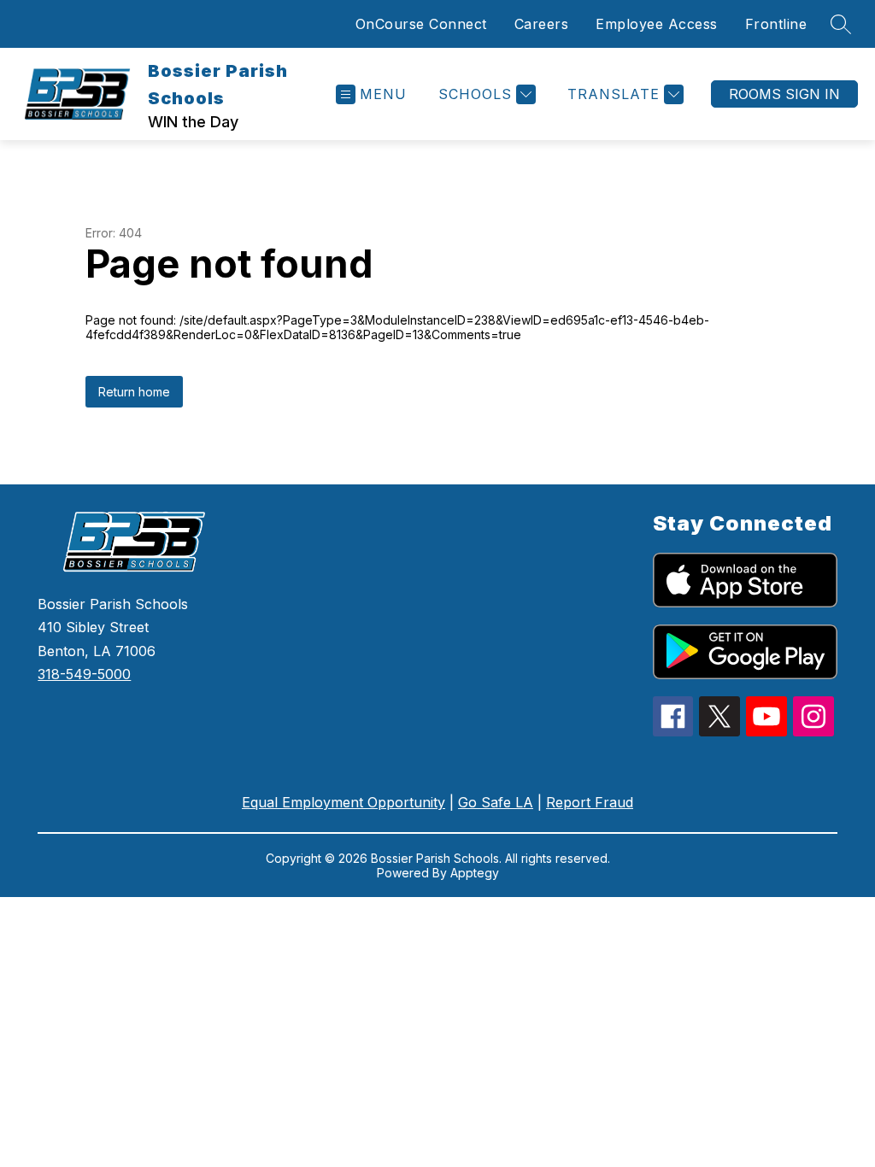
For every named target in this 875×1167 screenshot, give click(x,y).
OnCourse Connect (421, 23)
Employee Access (657, 23)
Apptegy (474, 872)
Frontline (776, 23)
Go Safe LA (495, 802)
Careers (541, 23)
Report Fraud (589, 802)
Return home (134, 391)
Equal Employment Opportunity (343, 802)
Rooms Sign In (784, 94)
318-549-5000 (84, 674)
